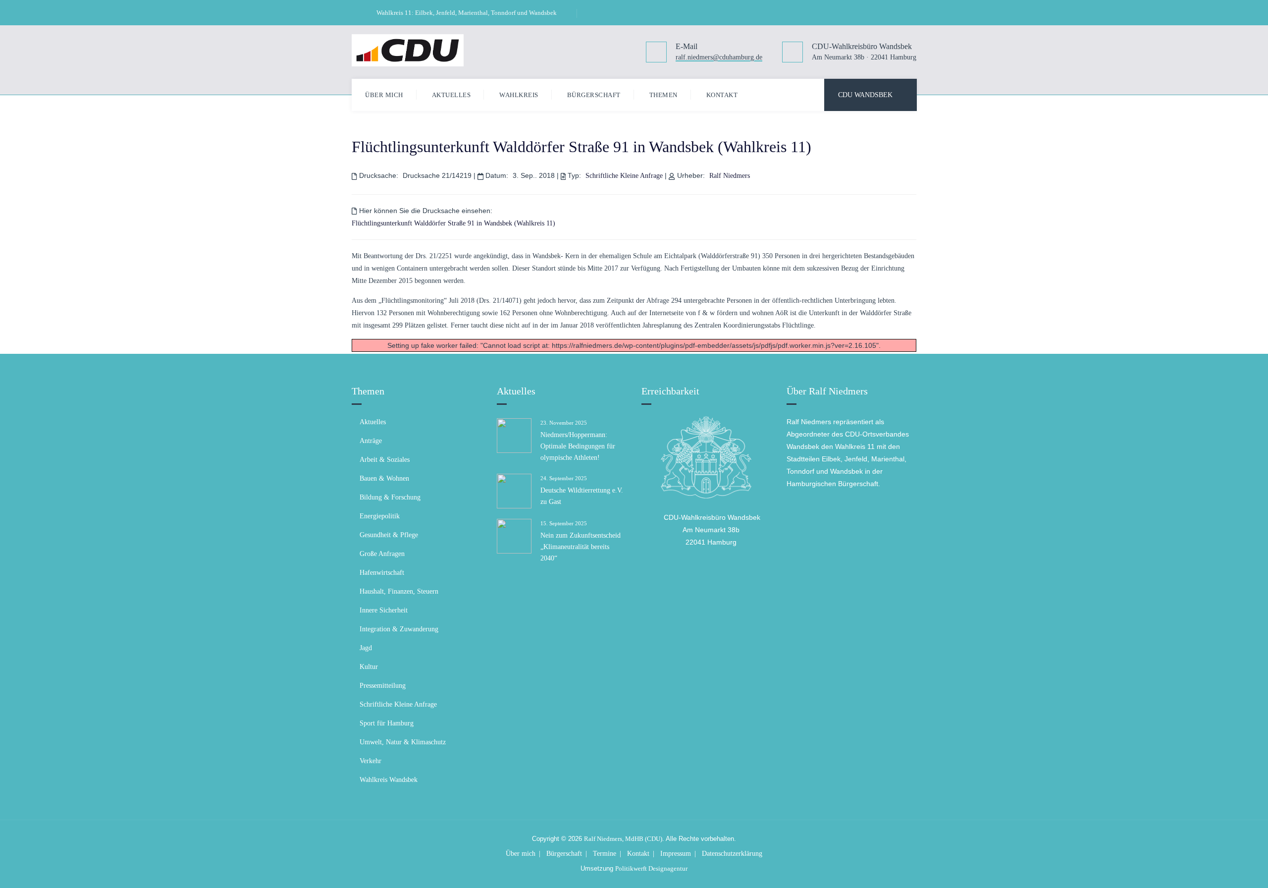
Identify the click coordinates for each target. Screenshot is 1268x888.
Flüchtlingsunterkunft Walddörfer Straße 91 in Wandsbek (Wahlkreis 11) (581, 147)
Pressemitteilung (383, 685)
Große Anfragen (382, 553)
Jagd (366, 648)
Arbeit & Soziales (385, 459)
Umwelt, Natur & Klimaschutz (403, 742)
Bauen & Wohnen (384, 478)
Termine (604, 853)
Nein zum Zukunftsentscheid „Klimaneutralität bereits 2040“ (580, 547)
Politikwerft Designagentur (651, 868)
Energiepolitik (380, 516)
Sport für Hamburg (387, 723)
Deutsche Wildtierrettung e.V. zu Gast (581, 496)
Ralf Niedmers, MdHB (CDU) (623, 838)
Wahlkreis (518, 95)
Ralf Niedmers (729, 175)
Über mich (384, 95)
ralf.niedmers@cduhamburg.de (719, 58)
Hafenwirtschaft (382, 572)
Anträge (371, 440)
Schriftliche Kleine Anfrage (624, 175)
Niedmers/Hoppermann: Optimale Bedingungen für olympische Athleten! (577, 446)
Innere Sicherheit (384, 610)
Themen (663, 95)
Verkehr (370, 761)
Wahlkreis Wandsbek (389, 779)
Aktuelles (451, 95)
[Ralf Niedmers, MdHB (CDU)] (408, 50)
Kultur (369, 666)
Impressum (675, 853)
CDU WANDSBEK (865, 95)
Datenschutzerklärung (732, 853)
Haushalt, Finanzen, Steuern (399, 591)
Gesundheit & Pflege (389, 535)
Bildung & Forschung (390, 497)
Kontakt (722, 95)
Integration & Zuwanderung (399, 629)
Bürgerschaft (594, 95)
